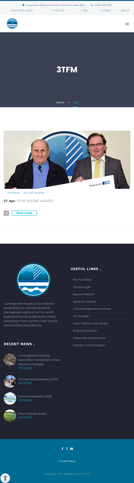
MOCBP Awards (34, 193)
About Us (125, 13)
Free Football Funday (32, 414)
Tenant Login (82, 287)
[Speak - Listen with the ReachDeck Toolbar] (5, 478)
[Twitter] (67, 448)
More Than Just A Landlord (22, 13)
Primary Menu (127, 24)
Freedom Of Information (89, 345)
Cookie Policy (67, 461)
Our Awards (81, 316)
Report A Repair (83, 294)
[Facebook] (62, 448)
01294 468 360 (103, 5)
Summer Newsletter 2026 (35, 396)
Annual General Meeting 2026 (38, 379)
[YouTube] (71, 448)
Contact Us (105, 13)
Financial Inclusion (85, 331)
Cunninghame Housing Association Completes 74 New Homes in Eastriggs (39, 360)
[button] (6, 213)
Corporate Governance (57, 13)
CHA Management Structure (92, 309)
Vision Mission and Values (90, 323)
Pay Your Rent (82, 280)
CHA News (83, 13)
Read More (24, 213)
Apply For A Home (84, 302)
